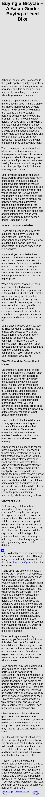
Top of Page (7, 792)
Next (34, 792)
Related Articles (22, 792)
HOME (35, 794)
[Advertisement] (22, 47)
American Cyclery (23, 562)
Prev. (5, 794)
